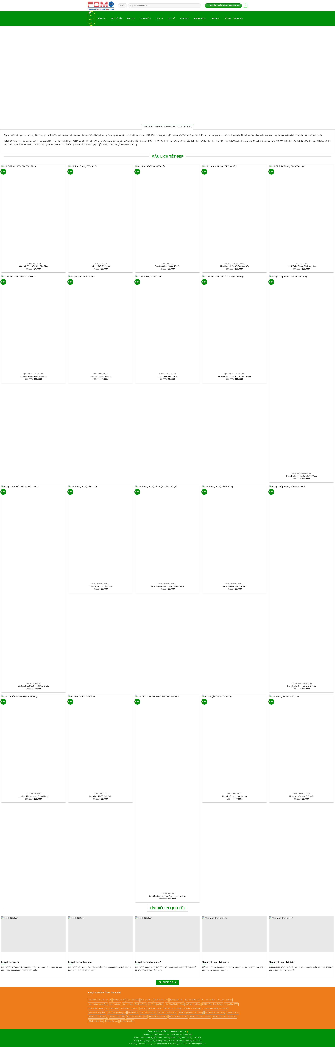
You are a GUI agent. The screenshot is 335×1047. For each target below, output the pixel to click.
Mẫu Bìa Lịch (133, 1013)
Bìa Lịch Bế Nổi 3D (192, 1000)
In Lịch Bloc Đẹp (112, 1008)
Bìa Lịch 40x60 (133, 1000)
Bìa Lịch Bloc (146, 1000)
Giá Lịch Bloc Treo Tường (212, 1004)
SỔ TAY (228, 18)
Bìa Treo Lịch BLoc (155, 1004)
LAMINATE (215, 18)
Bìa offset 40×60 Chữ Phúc (100, 796)
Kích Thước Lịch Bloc (129, 1008)
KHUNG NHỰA (200, 18)
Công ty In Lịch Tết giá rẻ (215, 962)
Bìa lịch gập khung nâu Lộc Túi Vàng (301, 476)
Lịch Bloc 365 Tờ (154, 1008)
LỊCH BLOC (101, 18)
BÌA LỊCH (131, 18)
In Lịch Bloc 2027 (231, 1004)
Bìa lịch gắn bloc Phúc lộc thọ (234, 796)
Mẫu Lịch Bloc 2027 (117, 1017)
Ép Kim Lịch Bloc (126, 1021)
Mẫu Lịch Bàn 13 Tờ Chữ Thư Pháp (33, 266)
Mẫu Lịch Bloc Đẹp (95, 1021)
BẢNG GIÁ (238, 18)
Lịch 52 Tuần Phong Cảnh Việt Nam (301, 266)
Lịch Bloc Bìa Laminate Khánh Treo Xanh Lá (167, 896)
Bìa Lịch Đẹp (127, 1004)
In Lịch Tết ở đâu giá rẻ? (148, 962)
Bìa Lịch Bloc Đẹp (161, 1000)
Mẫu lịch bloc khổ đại (196, 141)
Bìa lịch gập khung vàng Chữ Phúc (301, 686)
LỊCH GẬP (184, 18)
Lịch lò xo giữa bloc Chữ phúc (301, 796)
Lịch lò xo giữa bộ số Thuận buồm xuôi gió (167, 586)
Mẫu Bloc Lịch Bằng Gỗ (117, 1013)
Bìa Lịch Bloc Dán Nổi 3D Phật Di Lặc (33, 686)
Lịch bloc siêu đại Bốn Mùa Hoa (33, 376)
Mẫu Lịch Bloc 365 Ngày (97, 1017)
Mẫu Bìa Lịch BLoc (148, 1013)
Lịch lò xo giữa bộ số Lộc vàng (234, 586)
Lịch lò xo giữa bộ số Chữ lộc (100, 586)
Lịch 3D (143, 1008)
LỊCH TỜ (159, 18)
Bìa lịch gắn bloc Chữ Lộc (100, 376)
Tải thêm (168, 982)
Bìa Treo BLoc (140, 1004)
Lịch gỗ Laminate (102, 144)
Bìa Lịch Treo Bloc (225, 1000)
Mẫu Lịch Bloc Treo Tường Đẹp (225, 1017)
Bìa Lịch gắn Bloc (208, 1000)
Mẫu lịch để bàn (155, 141)
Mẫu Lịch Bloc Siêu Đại (178, 1017)
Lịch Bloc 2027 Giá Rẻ (172, 1008)
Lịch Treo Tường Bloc (96, 1013)
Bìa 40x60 (92, 1000)
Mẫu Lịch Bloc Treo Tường (199, 1017)
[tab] (167, 127)
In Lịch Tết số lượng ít (80, 962)
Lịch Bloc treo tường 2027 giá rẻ (215, 1008)
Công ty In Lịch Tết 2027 (281, 962)
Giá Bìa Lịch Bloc (193, 1004)
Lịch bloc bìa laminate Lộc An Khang (33, 796)
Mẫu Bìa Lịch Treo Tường (215, 1013)
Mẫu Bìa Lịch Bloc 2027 (167, 1013)
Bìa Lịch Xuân (114, 1004)
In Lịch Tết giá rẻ (10, 962)
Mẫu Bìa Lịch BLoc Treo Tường (190, 1013)
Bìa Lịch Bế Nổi (176, 1000)
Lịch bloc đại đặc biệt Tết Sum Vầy (234, 266)
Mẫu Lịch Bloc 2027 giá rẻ (137, 1017)
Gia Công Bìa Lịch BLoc (175, 1004)
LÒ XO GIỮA (145, 18)
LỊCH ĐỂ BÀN (116, 18)
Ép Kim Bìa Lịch (111, 1021)
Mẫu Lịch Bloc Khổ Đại (158, 1017)
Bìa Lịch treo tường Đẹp (97, 1004)
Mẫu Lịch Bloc (232, 1013)
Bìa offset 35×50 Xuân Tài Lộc (167, 266)
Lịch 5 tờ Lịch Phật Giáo (167, 376)
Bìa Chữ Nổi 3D (105, 1000)
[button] (245, 5)
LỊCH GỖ (171, 18)
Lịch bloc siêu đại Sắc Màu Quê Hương (234, 376)
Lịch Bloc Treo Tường (191, 1008)
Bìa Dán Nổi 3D (119, 1000)
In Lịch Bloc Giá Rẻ (95, 1008)
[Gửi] (198, 5)
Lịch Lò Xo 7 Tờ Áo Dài (100, 266)
